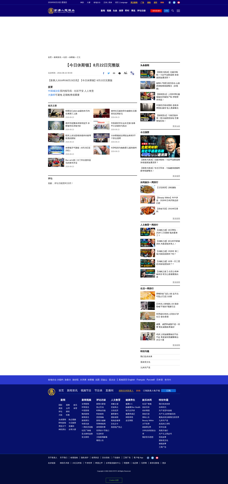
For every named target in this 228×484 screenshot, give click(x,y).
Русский (151, 380)
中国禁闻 (85, 410)
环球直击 (85, 407)
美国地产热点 (116, 427)
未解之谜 (114, 404)
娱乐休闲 (147, 400)
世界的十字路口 (102, 430)
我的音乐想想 (147, 437)
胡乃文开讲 (130, 410)
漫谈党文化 (145, 362)
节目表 (98, 390)
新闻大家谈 (101, 404)
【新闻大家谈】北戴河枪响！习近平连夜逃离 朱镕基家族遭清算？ (167, 75)
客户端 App (138, 457)
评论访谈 (141, 10)
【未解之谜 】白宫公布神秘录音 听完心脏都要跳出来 (167, 274)
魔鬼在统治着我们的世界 (169, 417)
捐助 (149, 2)
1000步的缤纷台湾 (149, 432)
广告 (142, 2)
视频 (109, 10)
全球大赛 (72, 429)
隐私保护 (84, 457)
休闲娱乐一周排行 (149, 182)
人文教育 (115, 400)
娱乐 (75, 405)
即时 (127, 10)
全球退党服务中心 (113, 463)
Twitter (174, 2)
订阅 (168, 391)
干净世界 (88, 463)
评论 (60, 411)
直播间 (109, 390)
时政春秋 (100, 414)
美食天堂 (146, 414)
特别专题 (144, 351)
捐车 (155, 2)
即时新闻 (62, 423)
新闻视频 (86, 400)
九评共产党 (145, 367)
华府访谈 (85, 424)
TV (167, 11)
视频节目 (86, 390)
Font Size (125, 73)
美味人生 (146, 417)
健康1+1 (129, 404)
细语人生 (100, 440)
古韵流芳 (114, 410)
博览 (133, 10)
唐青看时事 (101, 427)
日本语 (159, 380)
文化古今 (114, 424)
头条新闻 (144, 65)
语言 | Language (121, 2)
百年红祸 (162, 427)
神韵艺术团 (64, 463)
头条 (115, 10)
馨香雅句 (114, 414)
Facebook (169, 2)
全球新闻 (85, 404)
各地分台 (97, 2)
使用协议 (95, 457)
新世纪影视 (154, 463)
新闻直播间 (157, 11)
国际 (60, 405)
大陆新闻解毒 (101, 437)
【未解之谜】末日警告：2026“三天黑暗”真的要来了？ (167, 233)
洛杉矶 (75, 380)
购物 (162, 2)
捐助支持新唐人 (126, 391)
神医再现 (129, 417)
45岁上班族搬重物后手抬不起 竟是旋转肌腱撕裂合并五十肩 (167, 337)
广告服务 (116, 457)
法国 (97, 380)
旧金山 (104, 380)
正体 (105, 2)
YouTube (178, 2)
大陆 (60, 415)
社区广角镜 (86, 430)
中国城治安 (54, 91)
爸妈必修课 (115, 420)
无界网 (144, 463)
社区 (65, 57)
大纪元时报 (77, 463)
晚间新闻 (85, 414)
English (131, 380)
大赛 (88, 2)
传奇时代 (162, 407)
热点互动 (100, 407)
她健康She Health (133, 407)
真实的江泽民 (164, 424)
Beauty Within (148, 420)
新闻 (103, 10)
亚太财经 (85, 437)
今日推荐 (144, 132)
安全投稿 (106, 457)
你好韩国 (146, 410)
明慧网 (126, 463)
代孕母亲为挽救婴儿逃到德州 (124, 148)
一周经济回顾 (87, 427)
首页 (50, 57)
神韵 (82, 2)
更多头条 (176, 126)
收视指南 (74, 457)
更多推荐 (176, 176)
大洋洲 (83, 380)
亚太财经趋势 (87, 434)
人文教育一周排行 (149, 225)
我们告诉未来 (146, 356)
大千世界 (146, 424)
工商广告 (162, 447)
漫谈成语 (114, 417)
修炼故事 (162, 444)
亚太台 (112, 380)
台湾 (68, 408)
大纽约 (60, 380)
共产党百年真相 (165, 410)
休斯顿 (72, 57)
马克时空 (100, 434)
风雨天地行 (163, 430)
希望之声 (99, 463)
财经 (68, 411)
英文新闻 (134, 2)
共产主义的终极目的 (167, 414)
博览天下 (62, 426)
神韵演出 (62, 429)
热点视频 (72, 419)
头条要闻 (62, 419)
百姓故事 (162, 437)
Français (141, 380)
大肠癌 (51, 95)
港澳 (68, 405)
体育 (75, 408)
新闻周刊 (85, 420)
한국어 (168, 380)
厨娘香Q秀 (146, 427)
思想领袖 (100, 417)
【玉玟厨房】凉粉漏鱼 (166, 187)
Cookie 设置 (114, 480)
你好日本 (146, 407)
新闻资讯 (57, 57)
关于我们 (63, 457)
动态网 (135, 463)
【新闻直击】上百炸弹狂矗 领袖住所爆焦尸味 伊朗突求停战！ (168, 97)
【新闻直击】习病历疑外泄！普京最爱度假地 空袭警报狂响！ (167, 118)
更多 (164, 463)
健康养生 (130, 400)
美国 (60, 408)
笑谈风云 (114, 407)
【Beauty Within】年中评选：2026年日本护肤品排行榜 (167, 200)
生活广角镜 (146, 404)
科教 (68, 415)
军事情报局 (101, 424)
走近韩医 (129, 420)
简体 (110, 2)
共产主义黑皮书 (165, 434)
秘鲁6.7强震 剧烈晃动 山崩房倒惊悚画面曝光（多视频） (168, 86)
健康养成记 (130, 414)
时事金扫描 (101, 410)
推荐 (121, 10)
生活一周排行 (147, 288)
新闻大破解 (101, 420)
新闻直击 (85, 417)
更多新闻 (176, 218)
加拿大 (68, 380)
